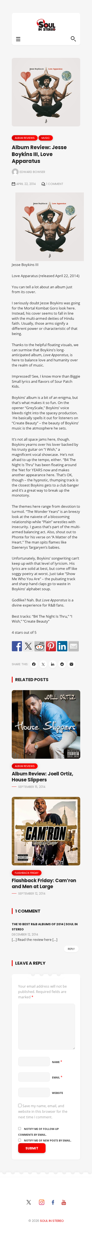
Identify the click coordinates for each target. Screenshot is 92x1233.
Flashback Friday (27, 873)
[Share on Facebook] (17, 646)
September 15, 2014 (32, 787)
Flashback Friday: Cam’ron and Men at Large (44, 883)
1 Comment (54, 184)
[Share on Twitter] (28, 646)
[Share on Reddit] (39, 646)
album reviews (25, 138)
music (46, 138)
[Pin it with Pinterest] (51, 646)
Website (57, 1093)
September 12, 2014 (32, 893)
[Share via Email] (71, 664)
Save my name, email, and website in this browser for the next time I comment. (42, 1111)
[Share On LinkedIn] (52, 664)
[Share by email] (73, 646)
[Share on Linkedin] (62, 646)
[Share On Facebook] (34, 664)
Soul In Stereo (52, 1220)
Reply (71, 949)
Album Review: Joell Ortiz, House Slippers (42, 776)
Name (57, 1062)
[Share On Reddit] (62, 664)
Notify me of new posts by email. (47, 1140)
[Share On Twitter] (43, 664)
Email (57, 1077)
